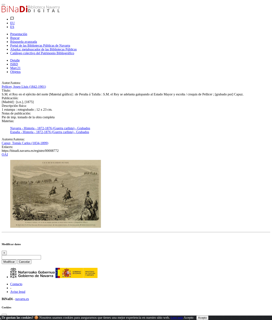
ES (12, 27)
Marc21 (15, 68)
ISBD (14, 64)
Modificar (9, 261)
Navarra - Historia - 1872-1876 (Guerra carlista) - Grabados (50, 128)
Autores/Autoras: (13, 139)
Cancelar (24, 261)
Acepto (188, 317)
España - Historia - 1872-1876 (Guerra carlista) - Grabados (49, 132)
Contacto (16, 284)
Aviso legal (17, 291)
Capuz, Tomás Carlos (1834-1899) (25, 143)
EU (12, 23)
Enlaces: (7, 147)
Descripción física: (14, 106)
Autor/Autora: (11, 83)
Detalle (15, 60)
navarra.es (22, 299)
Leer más (177, 317)
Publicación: (10, 98)
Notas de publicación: (16, 113)
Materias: (8, 121)
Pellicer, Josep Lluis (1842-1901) (24, 86)
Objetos (15, 72)
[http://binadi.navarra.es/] (31, 11)
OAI (5, 154)
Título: (6, 90)
